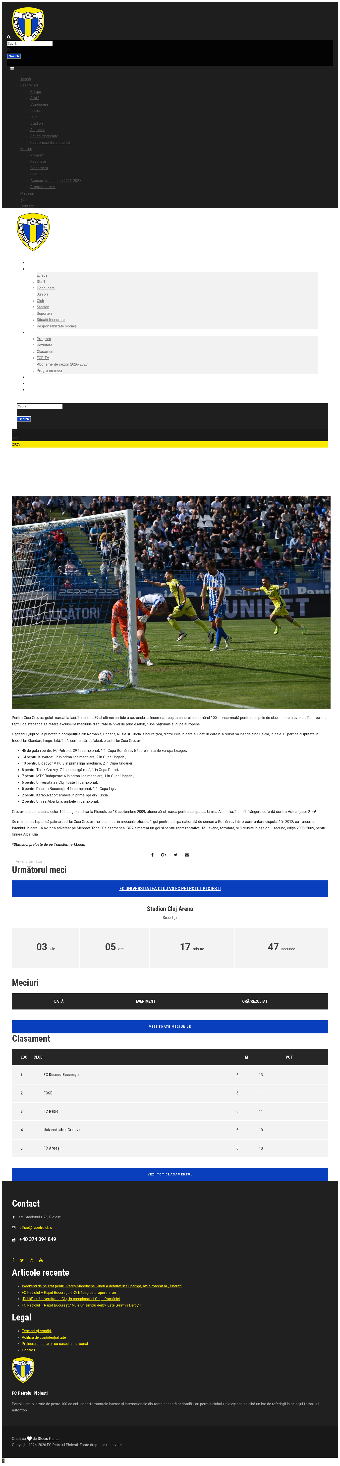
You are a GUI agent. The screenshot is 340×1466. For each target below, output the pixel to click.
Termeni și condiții (37, 1331)
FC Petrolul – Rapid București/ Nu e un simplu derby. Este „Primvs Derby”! (81, 1305)
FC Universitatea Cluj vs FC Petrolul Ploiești (170, 888)
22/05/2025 (25, 486)
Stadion (36, 123)
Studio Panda (48, 1438)
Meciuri (26, 149)
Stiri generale (46, 493)
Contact (27, 206)
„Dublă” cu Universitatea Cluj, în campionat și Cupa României (71, 1299)
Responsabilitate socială (50, 142)
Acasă (25, 79)
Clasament (39, 168)
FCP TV (36, 174)
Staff (34, 98)
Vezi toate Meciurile (170, 1026)
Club (34, 117)
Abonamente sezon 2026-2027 (55, 180)
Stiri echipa (25, 493)
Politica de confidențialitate (44, 1337)
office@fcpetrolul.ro (35, 1227)
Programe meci (43, 187)
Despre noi (29, 85)
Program (37, 155)
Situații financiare (44, 136)
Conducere (39, 104)
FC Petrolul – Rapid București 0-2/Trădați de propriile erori (69, 1292)
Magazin (27, 193)
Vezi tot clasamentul (170, 1174)
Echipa (35, 91)
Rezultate (38, 161)
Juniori (35, 110)
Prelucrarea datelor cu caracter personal (55, 1343)
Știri (23, 199)
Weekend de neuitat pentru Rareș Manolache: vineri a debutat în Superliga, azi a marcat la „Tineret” (102, 1286)
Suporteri (37, 130)
